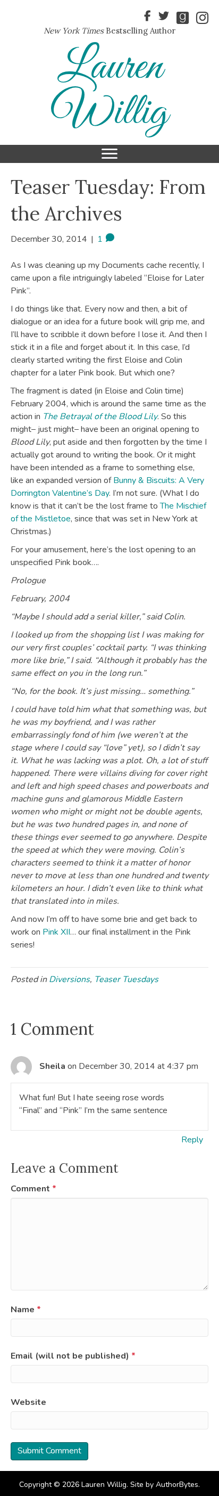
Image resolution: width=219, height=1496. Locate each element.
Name (26, 1309)
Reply (192, 1140)
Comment (33, 1189)
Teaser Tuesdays (126, 979)
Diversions (69, 979)
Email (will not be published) (73, 1356)
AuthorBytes (177, 1484)
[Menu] (109, 154)
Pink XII (56, 932)
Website (28, 1402)
